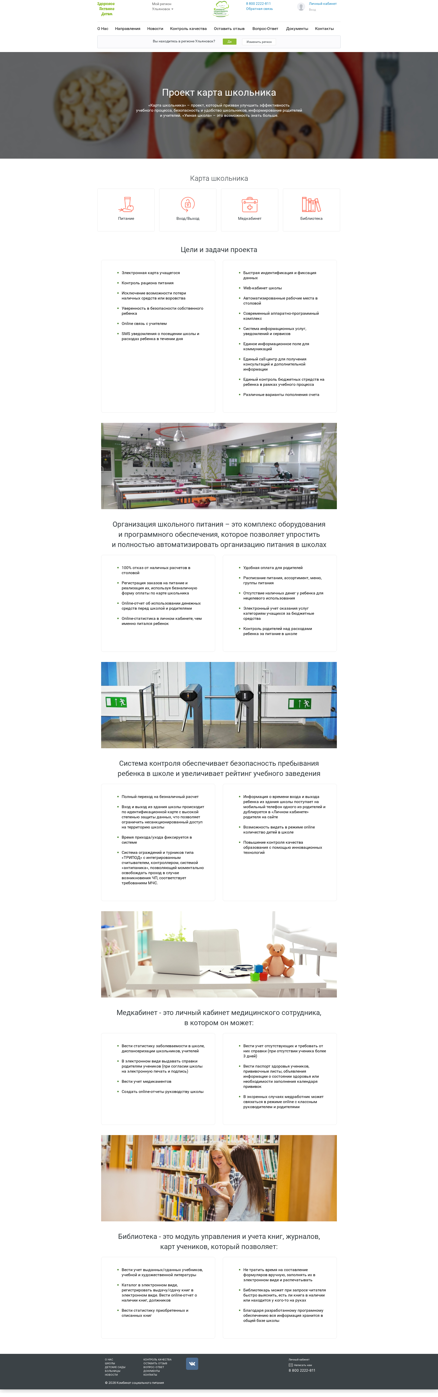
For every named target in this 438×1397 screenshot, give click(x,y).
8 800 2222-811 (258, 4)
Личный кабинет (323, 4)
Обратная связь (259, 9)
